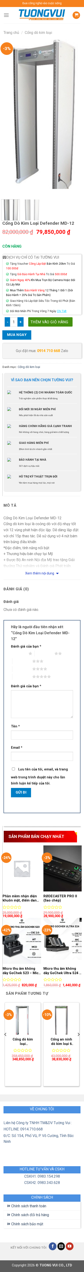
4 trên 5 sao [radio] (22, 669)
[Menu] (6, 15)
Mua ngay (17, 335)
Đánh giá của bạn (26, 646)
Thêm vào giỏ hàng (49, 322)
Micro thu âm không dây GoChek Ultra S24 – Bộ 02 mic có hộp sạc (62, 971)
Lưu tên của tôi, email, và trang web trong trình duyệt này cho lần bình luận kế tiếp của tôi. (39, 776)
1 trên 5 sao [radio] (18, 653)
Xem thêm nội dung (40, 573)
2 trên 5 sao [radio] (44, 653)
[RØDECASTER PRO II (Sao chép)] (62, 868)
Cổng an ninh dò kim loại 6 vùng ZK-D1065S (61, 1041)
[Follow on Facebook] (52, 1246)
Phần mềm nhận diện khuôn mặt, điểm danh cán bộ (21, 898)
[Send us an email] (61, 1246)
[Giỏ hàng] (76, 15)
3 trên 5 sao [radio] (22, 661)
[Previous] (10, 116)
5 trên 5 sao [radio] (22, 676)
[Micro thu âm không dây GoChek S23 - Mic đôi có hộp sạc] (22, 941)
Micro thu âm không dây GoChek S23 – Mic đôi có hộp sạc (20, 971)
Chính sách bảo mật (26, 1224)
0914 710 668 (48, 351)
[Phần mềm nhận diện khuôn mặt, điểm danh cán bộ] (22, 868)
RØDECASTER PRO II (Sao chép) (60, 898)
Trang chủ (11, 32)
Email (16, 748)
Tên (15, 726)
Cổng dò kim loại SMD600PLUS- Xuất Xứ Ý (22, 1041)
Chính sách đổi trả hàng (29, 1215)
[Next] (74, 116)
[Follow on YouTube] (70, 1246)
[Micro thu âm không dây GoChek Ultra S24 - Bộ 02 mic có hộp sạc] (62, 941)
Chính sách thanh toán (28, 1206)
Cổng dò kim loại (38, 32)
